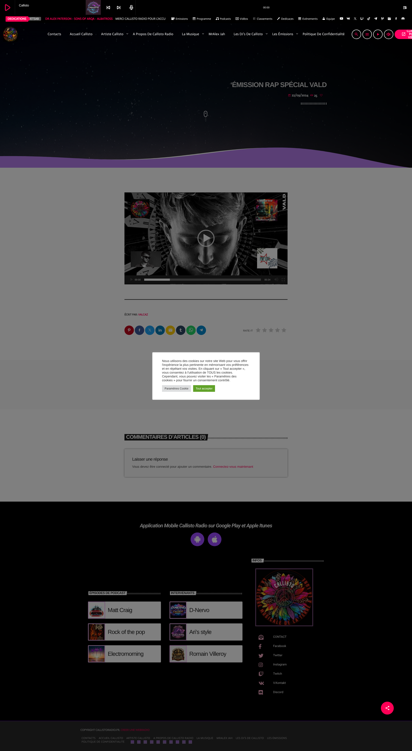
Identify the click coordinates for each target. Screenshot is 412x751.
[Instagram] (389, 18)
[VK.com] (348, 18)
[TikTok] (369, 18)
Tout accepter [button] (204, 388)
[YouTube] (341, 18)
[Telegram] (375, 18)
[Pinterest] (382, 18)
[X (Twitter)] (355, 18)
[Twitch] (362, 18)
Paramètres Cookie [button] (176, 388)
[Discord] (403, 18)
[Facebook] (396, 18)
